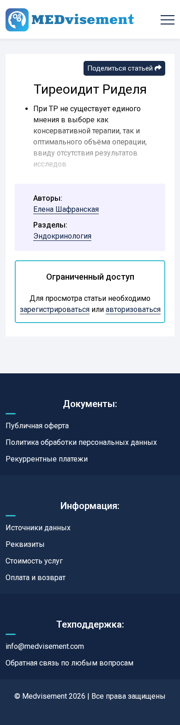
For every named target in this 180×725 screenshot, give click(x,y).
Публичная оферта (37, 425)
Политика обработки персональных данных (81, 442)
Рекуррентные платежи (47, 459)
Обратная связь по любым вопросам (69, 663)
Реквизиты (25, 544)
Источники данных (38, 527)
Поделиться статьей (121, 68)
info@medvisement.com (45, 646)
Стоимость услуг (34, 561)
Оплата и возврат (36, 577)
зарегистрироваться (55, 309)
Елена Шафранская (66, 209)
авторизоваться (133, 309)
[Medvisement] (70, 19)
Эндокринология (62, 236)
